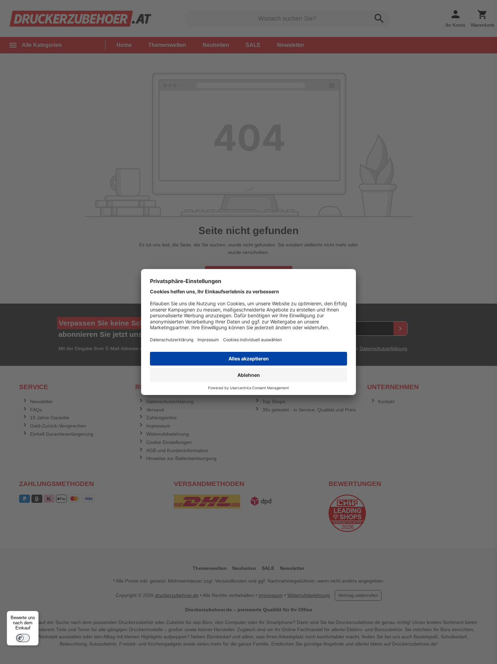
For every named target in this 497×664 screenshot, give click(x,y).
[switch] (23, 638)
